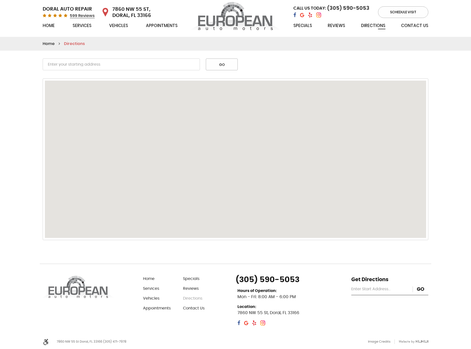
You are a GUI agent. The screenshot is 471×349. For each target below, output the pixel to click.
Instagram (318, 15)
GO (420, 289)
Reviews (336, 26)
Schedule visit (403, 12)
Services (82, 26)
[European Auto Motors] (235, 17)
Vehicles (118, 26)
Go (222, 64)
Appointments (162, 26)
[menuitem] (49, 26)
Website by (413, 342)
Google (302, 15)
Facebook (294, 15)
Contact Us (414, 26)
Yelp (310, 15)
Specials (302, 26)
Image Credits (379, 341)
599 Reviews (82, 15)
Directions (373, 26)
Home (49, 26)
